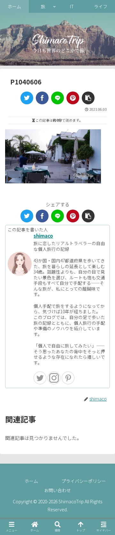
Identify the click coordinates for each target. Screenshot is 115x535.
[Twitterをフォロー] (40, 377)
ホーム (31, 481)
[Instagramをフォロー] (54, 377)
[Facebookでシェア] (42, 98)
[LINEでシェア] (57, 98)
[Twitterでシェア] (26, 98)
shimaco (43, 235)
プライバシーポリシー (83, 481)
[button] (88, 98)
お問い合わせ (57, 490)
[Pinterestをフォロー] (68, 377)
